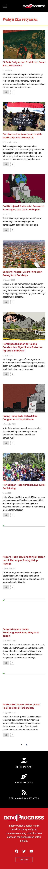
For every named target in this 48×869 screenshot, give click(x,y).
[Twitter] (24, 851)
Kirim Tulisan (24, 782)
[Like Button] (6, 92)
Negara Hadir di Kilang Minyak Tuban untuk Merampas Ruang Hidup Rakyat (24, 560)
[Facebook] (16, 851)
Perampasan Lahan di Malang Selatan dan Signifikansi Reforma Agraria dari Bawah (22, 347)
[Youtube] (31, 851)
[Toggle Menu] (5, 6)
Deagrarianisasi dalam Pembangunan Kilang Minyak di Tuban (21, 632)
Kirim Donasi (24, 767)
